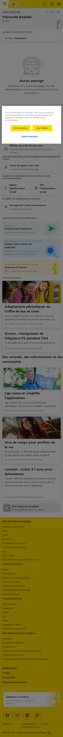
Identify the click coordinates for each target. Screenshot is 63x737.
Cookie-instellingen (30, 136)
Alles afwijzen (42, 128)
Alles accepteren (20, 128)
